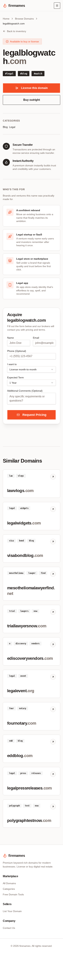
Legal (12, 127)
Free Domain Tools (13, 894)
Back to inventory (16, 31)
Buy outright (31, 99)
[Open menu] (57, 5)
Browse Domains (24, 18)
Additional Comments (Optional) (25, 390)
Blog (5, 127)
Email (36, 337)
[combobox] (31, 369)
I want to (12, 364)
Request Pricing (34, 415)
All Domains (9, 883)
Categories (9, 888)
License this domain (34, 87)
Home (6, 18)
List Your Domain (12, 911)
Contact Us (9, 928)
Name (10, 337)
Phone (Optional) (16, 351)
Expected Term (15, 377)
